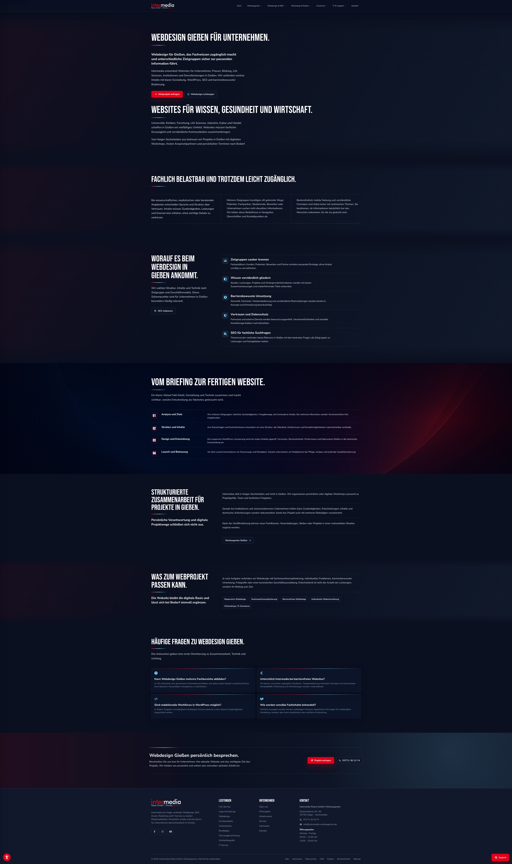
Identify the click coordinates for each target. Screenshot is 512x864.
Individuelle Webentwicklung (325, 599)
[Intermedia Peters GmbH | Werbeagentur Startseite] (162, 6)
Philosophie (265, 811)
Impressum (297, 859)
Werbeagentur (253, 6)
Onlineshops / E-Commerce (237, 606)
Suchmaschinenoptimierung (264, 599)
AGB (322, 859)
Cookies (330, 859)
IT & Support (338, 6)
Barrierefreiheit (343, 859)
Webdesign (224, 816)
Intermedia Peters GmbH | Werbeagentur (178, 859)
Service (262, 821)
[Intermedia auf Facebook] (154, 831)
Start (239, 6)
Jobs (287, 859)
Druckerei (321, 6)
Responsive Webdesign (235, 599)
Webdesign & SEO (275, 6)
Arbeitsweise (265, 816)
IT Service (223, 845)
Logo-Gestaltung (227, 811)
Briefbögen (224, 830)
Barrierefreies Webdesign (294, 599)
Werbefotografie (227, 840)
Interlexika (264, 826)
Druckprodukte (226, 821)
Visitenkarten (225, 826)
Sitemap (357, 859)
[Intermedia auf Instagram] (162, 831)
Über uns (263, 806)
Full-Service (225, 806)
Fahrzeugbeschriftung (229, 835)
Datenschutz (310, 859)
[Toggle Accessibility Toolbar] (7, 857)
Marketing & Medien (300, 6)
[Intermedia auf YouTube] (170, 831)
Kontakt (354, 6)
